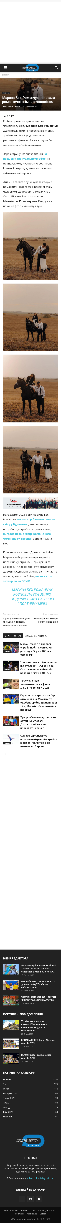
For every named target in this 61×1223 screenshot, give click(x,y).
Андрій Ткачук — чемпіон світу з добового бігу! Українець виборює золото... (38, 984)
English (43, 1213)
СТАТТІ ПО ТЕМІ (13, 636)
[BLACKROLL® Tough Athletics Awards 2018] (11, 1058)
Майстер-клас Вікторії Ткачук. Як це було (46, 620)
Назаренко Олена (11, 106)
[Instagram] (30, 1199)
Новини (6, 93)
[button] (56, 68)
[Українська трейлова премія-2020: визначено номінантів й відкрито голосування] (11, 1025)
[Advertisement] (30, 32)
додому (5, 74)
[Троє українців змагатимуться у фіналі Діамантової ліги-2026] (11, 684)
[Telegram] (39, 1199)
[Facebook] (22, 1199)
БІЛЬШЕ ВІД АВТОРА (36, 636)
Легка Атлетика (11, 1210)
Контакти (19, 1213)
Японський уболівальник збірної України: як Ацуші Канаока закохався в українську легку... (38, 968)
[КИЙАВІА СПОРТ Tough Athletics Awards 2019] (11, 1044)
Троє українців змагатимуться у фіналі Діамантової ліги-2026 (35, 684)
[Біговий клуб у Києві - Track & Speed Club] (30, 503)
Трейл (24, 1210)
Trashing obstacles (46, 1210)
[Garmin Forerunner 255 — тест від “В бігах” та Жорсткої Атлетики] (11, 1000)
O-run (32, 1210)
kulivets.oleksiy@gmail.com (40, 1178)
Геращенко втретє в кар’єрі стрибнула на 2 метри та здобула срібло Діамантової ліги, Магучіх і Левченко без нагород (38, 702)
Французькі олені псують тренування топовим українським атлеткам (16, 621)
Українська (32, 1213)
